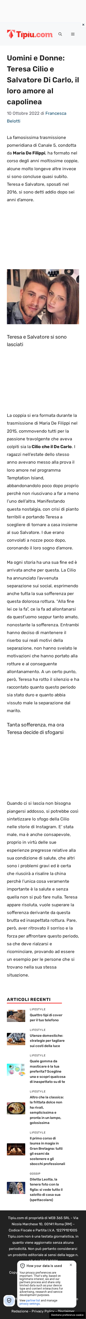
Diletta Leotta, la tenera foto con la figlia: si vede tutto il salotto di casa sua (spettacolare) (46, 1189)
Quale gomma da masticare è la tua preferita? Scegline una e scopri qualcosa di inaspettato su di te (48, 1071)
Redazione (19, 1311)
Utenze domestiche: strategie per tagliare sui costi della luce (47, 1041)
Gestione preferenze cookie (67, 1315)
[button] (60, 34)
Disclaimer (66, 1311)
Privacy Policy (43, 1311)
